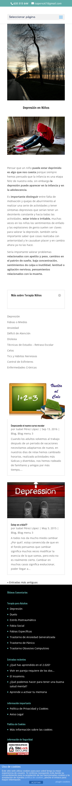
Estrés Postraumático (23, 620)
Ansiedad (13, 328)
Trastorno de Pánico (22, 643)
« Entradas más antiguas (22, 582)
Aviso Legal (16, 714)
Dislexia (12, 339)
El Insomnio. (17, 676)
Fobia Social (17, 625)
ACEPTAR (36, 782)
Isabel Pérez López (27, 429)
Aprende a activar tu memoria (28, 692)
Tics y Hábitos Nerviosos (22, 356)
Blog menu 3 (25, 433)
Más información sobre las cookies (31, 729)
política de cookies (34, 777)
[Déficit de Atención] (11, 302)
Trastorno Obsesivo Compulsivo (29, 648)
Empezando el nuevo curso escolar (27, 425)
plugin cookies (63, 781)
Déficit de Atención (18, 333)
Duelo (13, 614)
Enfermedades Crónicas (22, 367)
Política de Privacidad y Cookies (29, 708)
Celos (10, 350)
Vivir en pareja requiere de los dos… (32, 670)
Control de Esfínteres (20, 361)
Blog (13, 433)
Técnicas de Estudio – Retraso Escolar (30, 344)
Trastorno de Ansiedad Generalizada (32, 637)
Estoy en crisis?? (19, 524)
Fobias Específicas (21, 631)
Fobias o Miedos (17, 322)
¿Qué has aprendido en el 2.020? (30, 665)
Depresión (13, 316)
